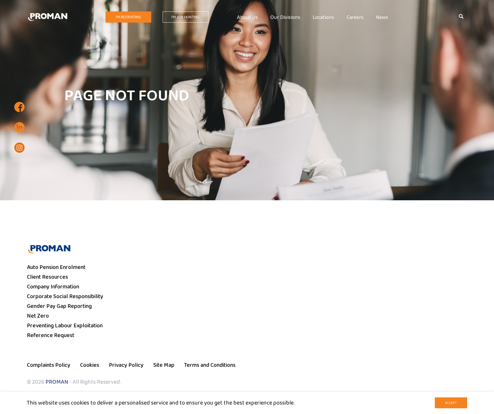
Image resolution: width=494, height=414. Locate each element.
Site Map (163, 365)
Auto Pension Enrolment (56, 267)
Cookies (89, 365)
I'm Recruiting (128, 17)
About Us (247, 18)
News (382, 18)
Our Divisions (285, 18)
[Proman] (47, 16)
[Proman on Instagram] (19, 147)
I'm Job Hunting (186, 17)
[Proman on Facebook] (19, 107)
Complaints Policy (48, 365)
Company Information (53, 286)
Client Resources (47, 277)
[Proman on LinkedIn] (19, 127)
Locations (323, 18)
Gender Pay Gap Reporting (59, 306)
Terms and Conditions (210, 365)
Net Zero (38, 315)
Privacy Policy (126, 365)
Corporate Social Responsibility (65, 296)
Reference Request (50, 335)
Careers (355, 18)
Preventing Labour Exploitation (65, 325)
